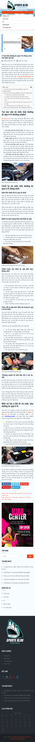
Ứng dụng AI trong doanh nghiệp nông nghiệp (17, 572)
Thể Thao (5, 19)
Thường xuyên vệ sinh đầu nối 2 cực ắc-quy (18, 105)
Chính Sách (7, 664)
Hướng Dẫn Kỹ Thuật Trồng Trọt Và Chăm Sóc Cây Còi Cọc (17, 691)
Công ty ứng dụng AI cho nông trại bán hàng (16, 579)
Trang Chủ (5, 16)
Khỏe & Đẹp (5, 24)
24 (2, 726)
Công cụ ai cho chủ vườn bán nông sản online (16, 576)
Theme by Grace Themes (17, 739)
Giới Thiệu (7, 658)
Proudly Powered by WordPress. (21, 737)
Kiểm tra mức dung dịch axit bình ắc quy (17, 96)
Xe (3, 22)
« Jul (3, 730)
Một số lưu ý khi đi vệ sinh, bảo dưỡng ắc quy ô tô (18, 107)
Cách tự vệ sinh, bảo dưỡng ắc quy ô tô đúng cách (18, 93)
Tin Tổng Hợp (6, 27)
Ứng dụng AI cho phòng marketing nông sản (16, 583)
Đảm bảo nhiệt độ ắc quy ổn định (16, 95)
